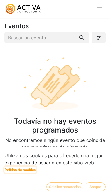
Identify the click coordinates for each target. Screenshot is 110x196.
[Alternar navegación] (99, 8)
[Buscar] (82, 37)
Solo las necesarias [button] (65, 187)
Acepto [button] (95, 187)
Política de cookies (20, 169)
